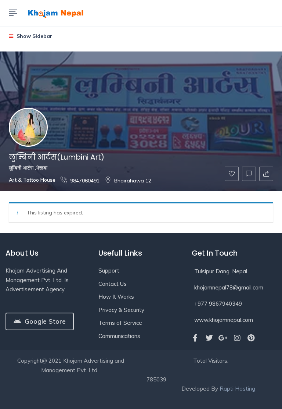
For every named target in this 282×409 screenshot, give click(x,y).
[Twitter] (209, 338)
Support (108, 270)
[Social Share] (266, 174)
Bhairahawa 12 (132, 180)
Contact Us (112, 283)
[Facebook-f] (195, 338)
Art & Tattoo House (32, 180)
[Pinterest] (251, 338)
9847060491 (85, 180)
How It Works (116, 296)
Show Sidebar (33, 36)
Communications (119, 335)
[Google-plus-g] (223, 338)
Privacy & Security (121, 309)
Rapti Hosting (237, 388)
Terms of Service (120, 322)
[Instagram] (237, 338)
